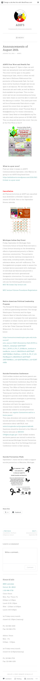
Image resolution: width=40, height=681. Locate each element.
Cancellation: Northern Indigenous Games (9, 533)
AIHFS (20, 25)
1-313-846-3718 (8, 590)
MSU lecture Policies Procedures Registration (20, 290)
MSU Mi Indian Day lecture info (14, 285)
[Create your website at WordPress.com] (20, 2)
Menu (21, 38)
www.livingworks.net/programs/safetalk (18, 426)
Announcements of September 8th (31, 533)
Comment (30, 567)
